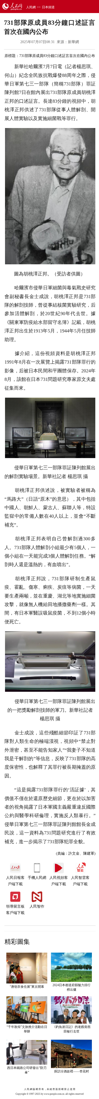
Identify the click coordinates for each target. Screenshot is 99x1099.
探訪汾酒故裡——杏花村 (71, 1071)
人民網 (31, 7)
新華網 (73, 42)
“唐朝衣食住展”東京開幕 (27, 987)
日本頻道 (48, 7)
